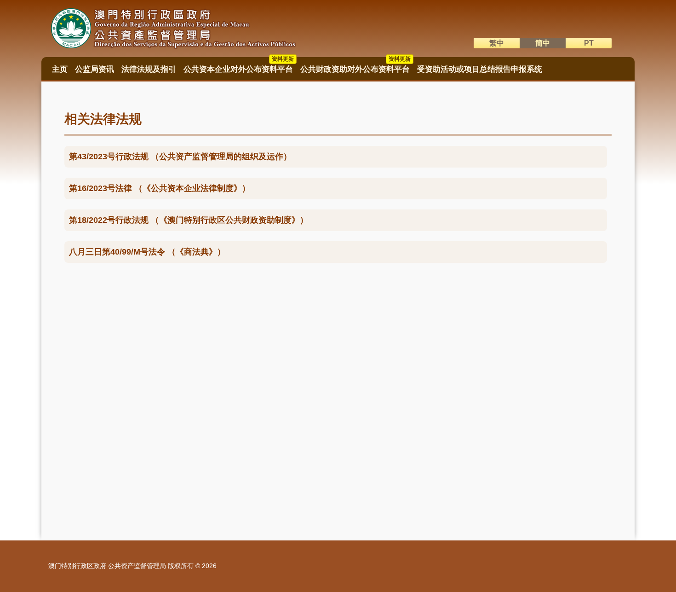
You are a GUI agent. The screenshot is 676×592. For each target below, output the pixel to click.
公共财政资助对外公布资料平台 (355, 66)
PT (589, 43)
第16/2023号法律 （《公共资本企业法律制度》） (159, 188)
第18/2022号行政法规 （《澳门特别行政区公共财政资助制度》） (188, 220)
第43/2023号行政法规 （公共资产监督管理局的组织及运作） (180, 156)
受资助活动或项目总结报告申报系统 (479, 69)
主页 (60, 69)
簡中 (542, 43)
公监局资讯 (94, 69)
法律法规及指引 (148, 69)
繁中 (496, 43)
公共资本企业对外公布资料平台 (238, 66)
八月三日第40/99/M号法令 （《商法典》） (147, 251)
